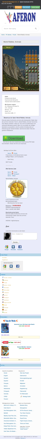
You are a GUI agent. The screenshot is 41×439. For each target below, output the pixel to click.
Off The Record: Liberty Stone (27, 410)
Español (6, 380)
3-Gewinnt (6, 292)
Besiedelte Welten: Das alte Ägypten (11, 418)
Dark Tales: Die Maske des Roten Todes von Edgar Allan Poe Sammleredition (11, 431)
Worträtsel (6, 287)
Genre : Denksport (13, 174)
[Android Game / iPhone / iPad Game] (10, 7)
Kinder (5, 305)
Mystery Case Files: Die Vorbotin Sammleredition (11, 415)
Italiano (6, 386)
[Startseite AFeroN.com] (20, 17)
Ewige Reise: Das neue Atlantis (11, 426)
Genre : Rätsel (12, 175)
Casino (5, 310)
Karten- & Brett (7, 285)
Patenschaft (23, 391)
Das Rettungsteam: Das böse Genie (11, 423)
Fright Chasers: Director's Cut (27, 421)
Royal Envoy (23, 418)
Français (6, 383)
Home (3, 34)
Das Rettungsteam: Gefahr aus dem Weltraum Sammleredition (11, 410)
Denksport (6, 297)
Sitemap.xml (22, 438)
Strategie (6, 307)
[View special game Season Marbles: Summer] (5, 351)
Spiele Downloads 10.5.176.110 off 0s (17, 2)
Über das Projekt (24, 373)
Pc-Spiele (18, 7)
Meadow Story (23, 405)
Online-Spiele (35, 7)
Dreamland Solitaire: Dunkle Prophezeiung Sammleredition (11, 421)
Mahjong (6, 280)
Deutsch (6, 378)
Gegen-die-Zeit (7, 302)
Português (6, 391)
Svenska (6, 393)
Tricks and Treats (24, 423)
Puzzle (14, 34)
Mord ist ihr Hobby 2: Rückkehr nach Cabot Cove (11, 405)
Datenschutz (23, 375)
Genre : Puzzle (12, 153)
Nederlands (7, 388)
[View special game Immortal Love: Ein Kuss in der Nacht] (5, 328)
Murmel (5, 295)
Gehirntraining (23, 415)
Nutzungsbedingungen (26, 378)
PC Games (8, 34)
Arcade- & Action (8, 277)
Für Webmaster (24, 393)
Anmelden (4, 257)
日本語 (5, 396)
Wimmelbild (6, 290)
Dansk (5, 373)
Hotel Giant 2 (7, 408)
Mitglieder (22, 383)
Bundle (5, 312)
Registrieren (5, 259)
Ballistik (6, 413)
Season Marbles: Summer (24, 347)
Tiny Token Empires (25, 413)
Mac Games (26, 7)
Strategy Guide (27, 396)
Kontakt (22, 380)
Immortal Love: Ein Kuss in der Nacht (24, 324)
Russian (6, 399)
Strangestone (23, 408)
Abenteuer (6, 300)
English (6, 375)
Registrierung (23, 388)
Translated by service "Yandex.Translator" (24, 428)
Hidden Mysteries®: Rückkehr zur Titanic (11, 428)
